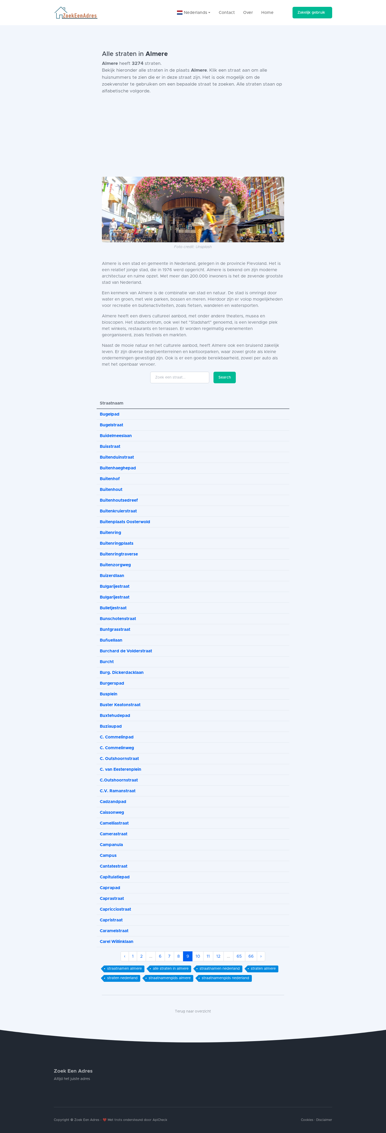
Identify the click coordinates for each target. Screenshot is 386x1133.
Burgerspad (112, 683)
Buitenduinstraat (117, 457)
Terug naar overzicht (193, 1011)
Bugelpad (109, 414)
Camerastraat (113, 834)
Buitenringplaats (116, 543)
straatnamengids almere (170, 978)
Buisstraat (110, 446)
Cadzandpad (113, 802)
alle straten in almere (171, 969)
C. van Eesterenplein (120, 769)
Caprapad (110, 888)
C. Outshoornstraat (119, 759)
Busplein (108, 694)
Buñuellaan (111, 640)
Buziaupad (111, 726)
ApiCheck (160, 1120)
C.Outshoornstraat (119, 780)
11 (208, 956)
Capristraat (111, 920)
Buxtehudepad (115, 716)
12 (218, 956)
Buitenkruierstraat (118, 511)
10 (198, 956)
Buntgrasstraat (115, 629)
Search (224, 377)
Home (267, 13)
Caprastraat (112, 898)
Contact (227, 13)
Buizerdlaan (112, 576)
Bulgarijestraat (114, 586)
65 (239, 956)
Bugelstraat (111, 425)
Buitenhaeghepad (118, 468)
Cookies (307, 1120)
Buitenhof (110, 479)
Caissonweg (112, 812)
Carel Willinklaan (116, 942)
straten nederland (122, 978)
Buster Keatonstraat (120, 705)
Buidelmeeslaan (116, 436)
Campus (108, 855)
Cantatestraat (113, 866)
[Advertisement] (193, 135)
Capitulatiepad (115, 877)
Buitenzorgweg (115, 565)
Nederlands (194, 13)
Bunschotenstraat (118, 619)
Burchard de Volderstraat (126, 651)
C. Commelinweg (117, 748)
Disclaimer (324, 1120)
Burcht (107, 662)
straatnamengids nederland (225, 978)
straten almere (263, 969)
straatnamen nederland (220, 969)
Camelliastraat (114, 823)
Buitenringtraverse (119, 554)
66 (251, 956)
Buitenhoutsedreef (119, 500)
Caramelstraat (114, 931)
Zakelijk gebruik (311, 12)
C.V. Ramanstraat (117, 791)
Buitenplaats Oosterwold (125, 522)
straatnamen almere (124, 969)
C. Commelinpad (117, 737)
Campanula (111, 845)
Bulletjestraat (113, 608)
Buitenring (110, 533)
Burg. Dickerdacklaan (122, 672)
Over (248, 13)
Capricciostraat (115, 909)
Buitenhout (111, 489)
